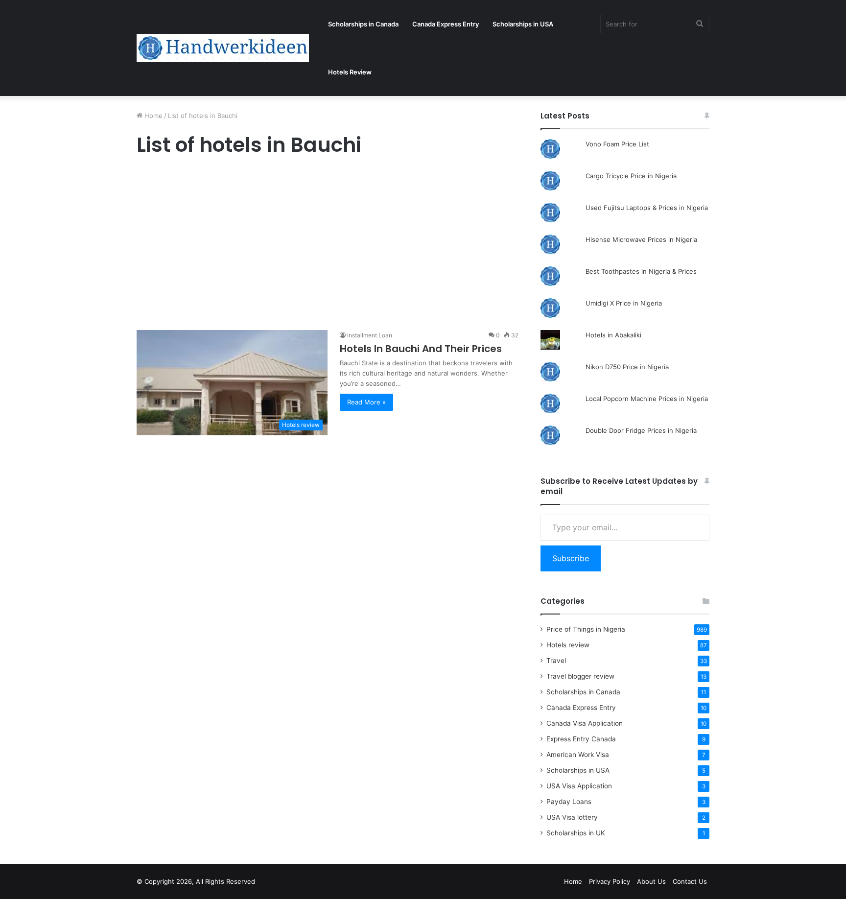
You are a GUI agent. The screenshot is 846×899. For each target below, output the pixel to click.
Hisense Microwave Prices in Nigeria (641, 239)
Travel (556, 660)
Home (152, 115)
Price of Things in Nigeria (585, 629)
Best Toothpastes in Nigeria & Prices (641, 271)
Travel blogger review (580, 676)
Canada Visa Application (584, 723)
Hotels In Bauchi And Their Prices (421, 348)
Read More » (366, 402)
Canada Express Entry (445, 24)
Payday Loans (568, 801)
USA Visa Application (579, 786)
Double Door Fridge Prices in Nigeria (641, 430)
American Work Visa (577, 754)
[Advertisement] (327, 245)
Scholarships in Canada (363, 24)
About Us (651, 881)
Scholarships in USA (523, 24)
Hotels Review (350, 72)
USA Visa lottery (572, 817)
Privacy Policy (609, 881)
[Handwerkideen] (223, 48)
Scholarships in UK (575, 833)
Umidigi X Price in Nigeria (624, 303)
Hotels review (567, 645)
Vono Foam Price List (617, 144)
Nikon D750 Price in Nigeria (627, 367)
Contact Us (690, 881)
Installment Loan (369, 335)
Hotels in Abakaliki (613, 335)
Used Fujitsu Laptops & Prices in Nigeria (647, 208)
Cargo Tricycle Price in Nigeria (631, 176)
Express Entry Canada (581, 739)
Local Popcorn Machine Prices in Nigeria (647, 398)
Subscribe (570, 558)
